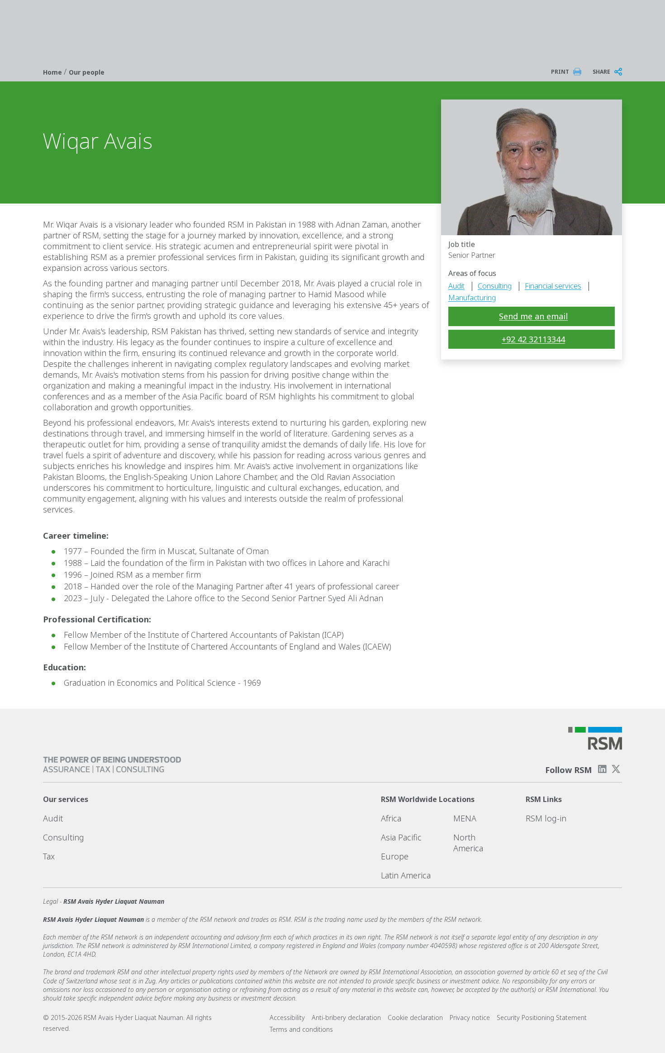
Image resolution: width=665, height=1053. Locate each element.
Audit (456, 286)
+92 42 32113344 (533, 339)
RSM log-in (546, 818)
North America (468, 843)
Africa (391, 818)
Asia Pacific (401, 837)
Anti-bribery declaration (346, 1017)
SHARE (601, 72)
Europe (394, 856)
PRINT (560, 72)
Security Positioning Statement (542, 1017)
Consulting (495, 286)
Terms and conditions (301, 1029)
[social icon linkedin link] (602, 769)
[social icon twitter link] (616, 769)
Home (53, 72)
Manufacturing (472, 298)
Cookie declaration (415, 1017)
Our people (86, 72)
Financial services (553, 286)
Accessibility (287, 1017)
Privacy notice (470, 1017)
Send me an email (533, 316)
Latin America (406, 875)
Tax (49, 856)
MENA (464, 818)
